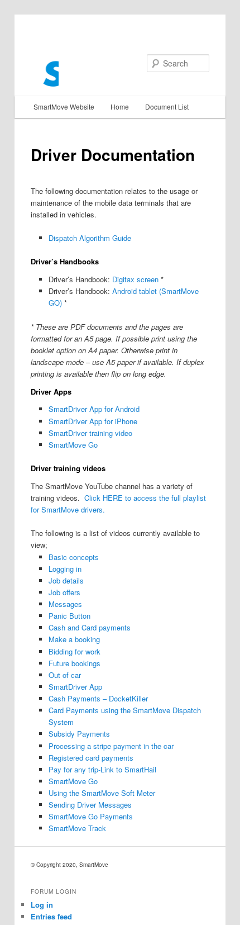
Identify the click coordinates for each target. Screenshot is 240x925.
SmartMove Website (63, 106)
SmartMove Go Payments (91, 816)
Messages (65, 604)
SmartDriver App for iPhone (93, 421)
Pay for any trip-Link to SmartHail (102, 769)
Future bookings (74, 663)
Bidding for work (74, 651)
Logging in (65, 568)
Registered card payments (91, 757)
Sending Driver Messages (90, 804)
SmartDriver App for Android (94, 409)
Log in (42, 904)
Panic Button (69, 615)
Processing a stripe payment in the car (111, 746)
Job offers (64, 592)
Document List (167, 106)
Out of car (65, 675)
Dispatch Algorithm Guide (90, 238)
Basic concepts (74, 557)
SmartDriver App (75, 686)
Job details (66, 580)
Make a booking (74, 639)
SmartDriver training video (90, 433)
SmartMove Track (77, 828)
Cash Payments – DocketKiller (98, 698)
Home (120, 106)
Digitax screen (135, 279)
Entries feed (51, 916)
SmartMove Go (73, 444)
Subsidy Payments (79, 733)
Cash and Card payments (90, 627)
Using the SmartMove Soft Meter (102, 793)
